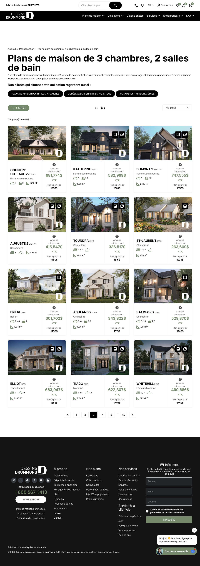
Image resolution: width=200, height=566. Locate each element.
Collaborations (94, 480)
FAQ (188, 15)
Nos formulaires (126, 530)
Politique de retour (128, 525)
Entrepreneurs (171, 15)
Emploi (57, 513)
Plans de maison (91, 15)
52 (123, 414)
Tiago (78, 384)
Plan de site (124, 534)
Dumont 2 (144, 169)
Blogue (58, 517)
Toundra (81, 241)
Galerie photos (135, 15)
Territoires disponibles (66, 484)
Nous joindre (31, 499)
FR (150, 5)
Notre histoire (61, 475)
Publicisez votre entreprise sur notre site (27, 547)
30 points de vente (64, 480)
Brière (15, 312)
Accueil (12, 48)
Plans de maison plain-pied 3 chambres (35, 93)
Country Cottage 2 (19, 172)
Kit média (59, 498)
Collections (114, 15)
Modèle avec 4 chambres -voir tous (89, 93)
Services (152, 15)
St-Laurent (146, 241)
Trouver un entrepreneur (31, 513)
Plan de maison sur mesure (31, 508)
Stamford (145, 312)
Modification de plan (129, 475)
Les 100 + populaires (97, 494)
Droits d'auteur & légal (108, 552)
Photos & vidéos (95, 498)
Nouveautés (92, 484)
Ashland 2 (82, 312)
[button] (61, 145)
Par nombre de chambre (51, 48)
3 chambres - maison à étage (136, 93)
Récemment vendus (97, 489)
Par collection (26, 48)
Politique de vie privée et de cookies (79, 552)
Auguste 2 (19, 243)
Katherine (82, 169)
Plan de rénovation (128, 480)
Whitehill (145, 384)
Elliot (15, 384)
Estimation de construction (31, 518)
